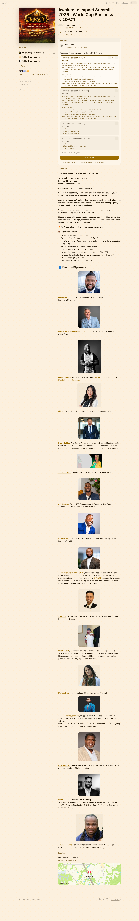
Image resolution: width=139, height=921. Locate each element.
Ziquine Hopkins (65, 845)
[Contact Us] (107, 899)
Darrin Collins (64, 443)
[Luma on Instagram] (100, 899)
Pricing (33, 899)
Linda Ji (61, 411)
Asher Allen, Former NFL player (71, 573)
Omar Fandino (64, 297)
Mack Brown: (63, 504)
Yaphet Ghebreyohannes (68, 716)
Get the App (115, 899)
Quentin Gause (64, 377)
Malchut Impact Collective (69, 380)
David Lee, (62, 800)
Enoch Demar (64, 765)
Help (39, 899)
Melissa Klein (63, 693)
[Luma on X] (103, 899)
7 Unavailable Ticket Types (70, 153)
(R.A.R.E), (97, 578)
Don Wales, (63, 331)
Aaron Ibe (62, 616)
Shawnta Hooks (64, 472)
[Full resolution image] (89, 282)
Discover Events (122, 3)
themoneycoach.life (76, 331)
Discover (26, 899)
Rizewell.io (99, 377)
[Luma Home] (4, 2)
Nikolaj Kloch (63, 651)
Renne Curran (64, 538)
